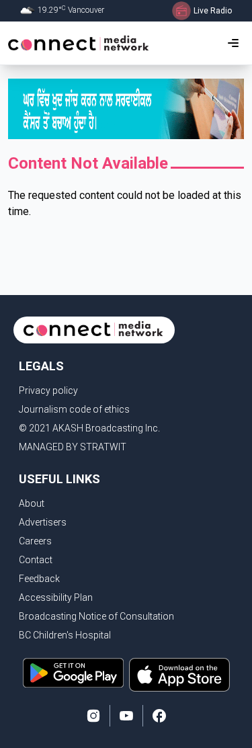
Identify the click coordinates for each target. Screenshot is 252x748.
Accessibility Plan (56, 597)
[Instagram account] (93, 715)
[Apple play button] (179, 675)
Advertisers (43, 522)
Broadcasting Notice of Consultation (96, 616)
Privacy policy (48, 390)
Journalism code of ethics (74, 409)
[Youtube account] (126, 715)
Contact (35, 559)
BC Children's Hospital (65, 635)
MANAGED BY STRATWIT (72, 447)
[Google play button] (73, 675)
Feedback (39, 578)
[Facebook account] (159, 715)
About (31, 503)
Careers (35, 541)
